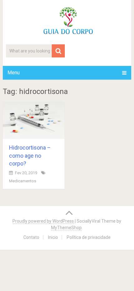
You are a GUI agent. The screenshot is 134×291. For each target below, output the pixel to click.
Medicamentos (22, 181)
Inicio (53, 237)
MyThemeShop (66, 227)
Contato (31, 237)
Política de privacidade (89, 237)
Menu (13, 73)
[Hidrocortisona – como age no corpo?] (34, 120)
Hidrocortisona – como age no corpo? (30, 155)
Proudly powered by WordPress (43, 221)
